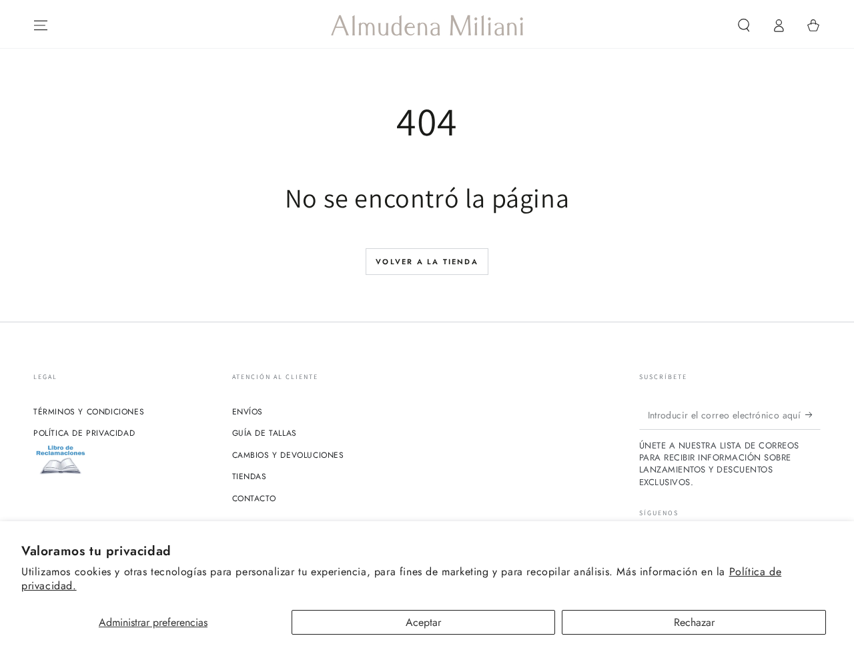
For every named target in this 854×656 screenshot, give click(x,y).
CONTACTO (254, 499)
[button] (744, 25)
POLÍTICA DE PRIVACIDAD (84, 433)
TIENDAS (249, 476)
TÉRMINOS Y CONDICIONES (88, 412)
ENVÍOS (248, 412)
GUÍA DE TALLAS (264, 433)
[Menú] (40, 25)
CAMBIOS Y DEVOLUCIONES (288, 455)
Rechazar (694, 622)
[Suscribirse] (813, 414)
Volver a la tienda (427, 261)
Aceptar (423, 622)
